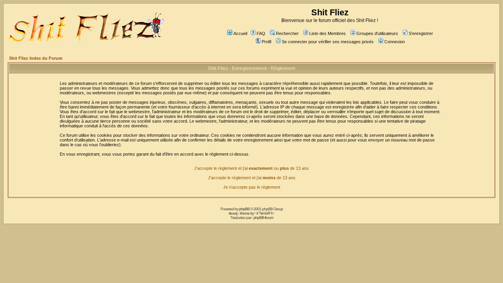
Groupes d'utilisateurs (377, 33)
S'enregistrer (421, 33)
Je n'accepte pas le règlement (251, 187)
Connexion (394, 41)
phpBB (244, 209)
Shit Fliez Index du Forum (35, 58)
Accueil (240, 33)
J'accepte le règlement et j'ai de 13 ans (252, 177)
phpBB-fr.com (263, 217)
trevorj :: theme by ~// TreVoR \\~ (251, 213)
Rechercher (287, 33)
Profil (266, 41)
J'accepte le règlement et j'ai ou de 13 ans (251, 168)
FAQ (261, 33)
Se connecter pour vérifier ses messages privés (328, 41)
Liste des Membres (327, 33)
